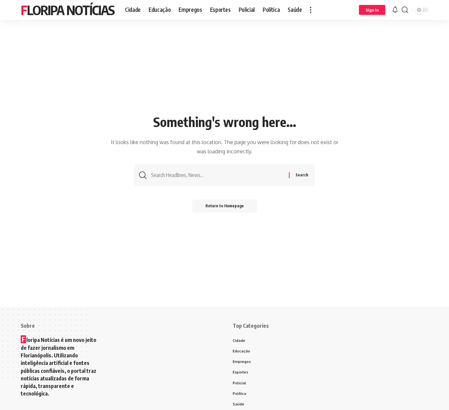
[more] (310, 10)
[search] (405, 10)
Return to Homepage (224, 205)
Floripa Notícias (67, 10)
